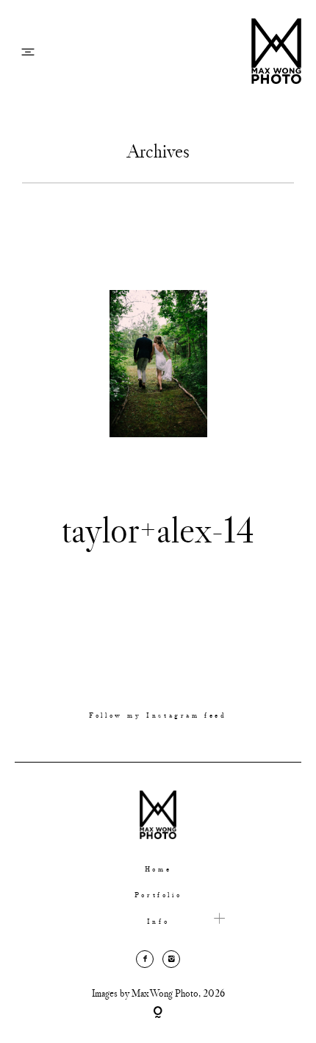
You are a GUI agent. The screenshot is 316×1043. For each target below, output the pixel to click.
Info (158, 922)
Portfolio (158, 895)
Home (158, 869)
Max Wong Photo (165, 993)
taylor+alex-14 (158, 529)
